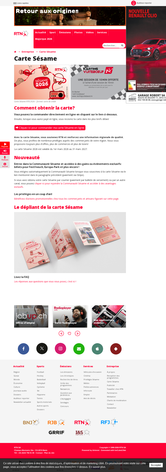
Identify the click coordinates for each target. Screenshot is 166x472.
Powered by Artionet (90, 450)
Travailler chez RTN (115, 389)
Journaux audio (20, 391)
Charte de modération (116, 400)
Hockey (40, 376)
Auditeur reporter (21, 398)
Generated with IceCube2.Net (113, 450)
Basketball (41, 379)
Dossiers (17, 394)
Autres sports (42, 406)
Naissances (65, 389)
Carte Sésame (47, 51)
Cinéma (87, 376)
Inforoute (88, 391)
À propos (111, 372)
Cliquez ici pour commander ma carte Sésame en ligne (51, 127)
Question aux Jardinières (66, 394)
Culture (17, 387)
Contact (110, 404)
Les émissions (66, 372)
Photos (78, 32)
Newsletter (111, 408)
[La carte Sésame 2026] (70, 82)
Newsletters (79, 349)
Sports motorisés (44, 402)
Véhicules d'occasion (92, 372)
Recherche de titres (69, 379)
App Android (116, 349)
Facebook (23, 349)
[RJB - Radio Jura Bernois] (56, 422)
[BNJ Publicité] (30, 422)
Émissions (65, 32)
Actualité (40, 32)
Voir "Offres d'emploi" (31, 316)
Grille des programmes (66, 384)
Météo (86, 383)
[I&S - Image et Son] (83, 432)
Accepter (156, 465)
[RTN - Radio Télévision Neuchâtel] (83, 422)
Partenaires (112, 393)
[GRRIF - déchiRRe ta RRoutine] (56, 432)
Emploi (87, 394)
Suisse (16, 376)
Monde (17, 379)
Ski (38, 391)
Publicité (111, 385)
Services (102, 32)
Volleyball (41, 383)
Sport (52, 32)
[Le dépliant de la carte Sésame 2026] (70, 242)
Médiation (111, 397)
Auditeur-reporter (144, 3)
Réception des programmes (113, 377)
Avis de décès (89, 398)
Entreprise (28, 51)
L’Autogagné (65, 399)
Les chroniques (67, 376)
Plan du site (49, 453)
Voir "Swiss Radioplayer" (70, 316)
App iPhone (97, 349)
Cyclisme (41, 387)
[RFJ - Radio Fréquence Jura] (109, 422)
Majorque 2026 (43, 38)
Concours (64, 406)
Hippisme (41, 394)
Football (40, 372)
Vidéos (90, 32)
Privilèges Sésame (91, 379)
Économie (18, 383)
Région (17, 372)
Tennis (39, 398)
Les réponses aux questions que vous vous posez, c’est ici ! (45, 281)
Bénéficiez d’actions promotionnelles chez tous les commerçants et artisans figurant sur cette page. (66, 198)
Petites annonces (91, 387)
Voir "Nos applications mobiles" (109, 316)
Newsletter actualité (22, 402)
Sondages (64, 402)
